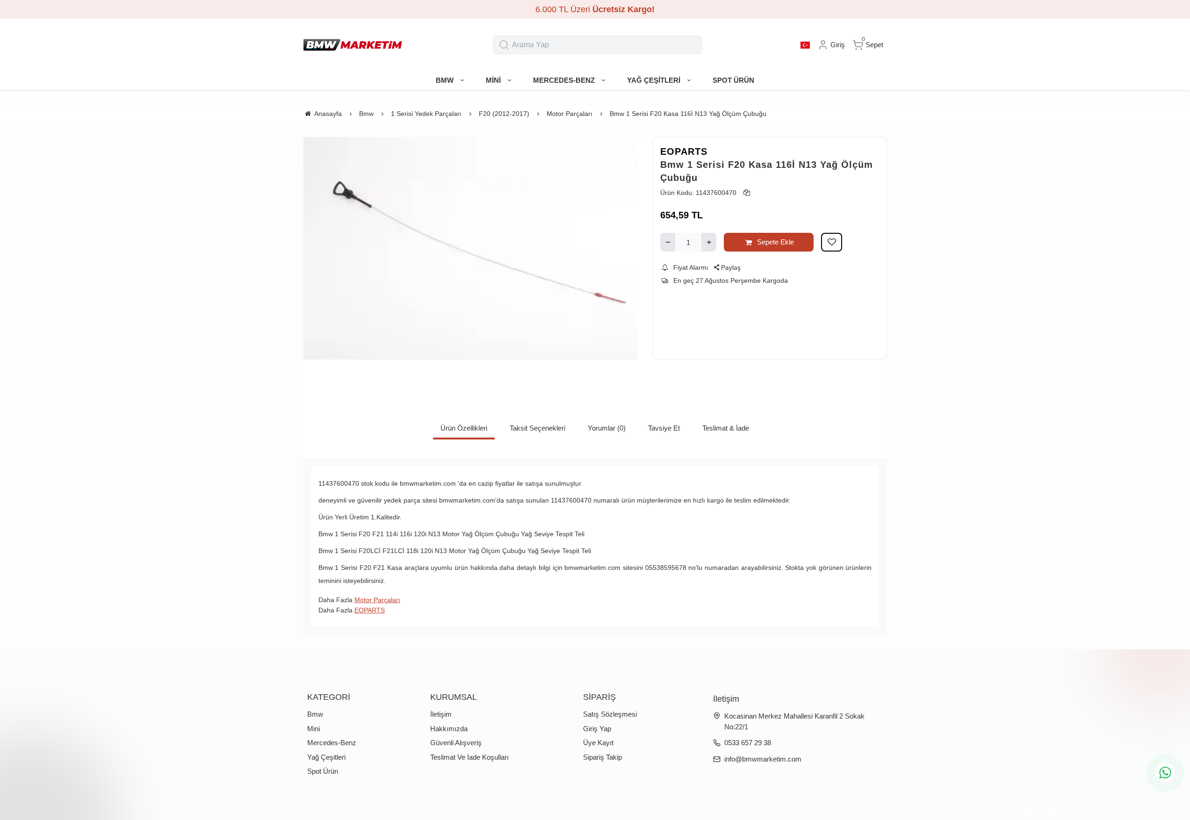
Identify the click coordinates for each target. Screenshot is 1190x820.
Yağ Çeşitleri (326, 757)
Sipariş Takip (602, 757)
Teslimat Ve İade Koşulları (469, 757)
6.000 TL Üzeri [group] (595, 9)
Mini (313, 729)
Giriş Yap (597, 729)
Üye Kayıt (598, 743)
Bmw (315, 714)
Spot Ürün (322, 771)
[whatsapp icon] (1165, 773)
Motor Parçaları (377, 600)
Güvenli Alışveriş (456, 743)
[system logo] (352, 44)
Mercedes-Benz (331, 743)
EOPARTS (683, 151)
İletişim (441, 714)
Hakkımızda (449, 729)
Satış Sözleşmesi (610, 714)
